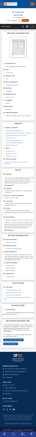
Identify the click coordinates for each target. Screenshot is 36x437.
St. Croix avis (9, 72)
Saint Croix (24, 162)
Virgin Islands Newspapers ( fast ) (13, 140)
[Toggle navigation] (32, 4)
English (8, 103)
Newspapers (10, 151)
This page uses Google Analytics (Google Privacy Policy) (18, 423)
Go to (25, 20)
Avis (7, 79)
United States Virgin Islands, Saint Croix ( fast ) (16, 135)
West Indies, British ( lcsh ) (12, 145)
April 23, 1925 (9, 97)
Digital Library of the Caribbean (13, 292)
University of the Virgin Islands (13, 248)
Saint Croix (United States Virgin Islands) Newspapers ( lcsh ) (19, 133)
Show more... (11, 185)
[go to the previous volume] (8, 20)
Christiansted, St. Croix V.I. (12, 85)
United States (9, 162)
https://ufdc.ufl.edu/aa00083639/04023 (16, 66)
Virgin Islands (17, 162)
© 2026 (18, 430)
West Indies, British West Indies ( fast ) (14, 142)
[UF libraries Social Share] (23, 26)
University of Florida (11, 242)
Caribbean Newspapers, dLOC (13, 290)
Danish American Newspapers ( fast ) (14, 130)
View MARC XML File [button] (10, 344)
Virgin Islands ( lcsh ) (10, 138)
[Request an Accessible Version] (27, 26)
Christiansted (7, 163)
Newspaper (9, 109)
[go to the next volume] (19, 20)
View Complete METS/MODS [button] (13, 340)
